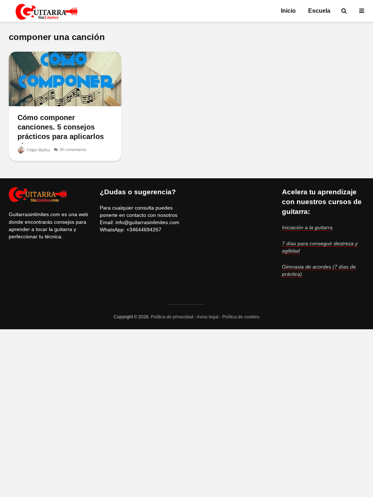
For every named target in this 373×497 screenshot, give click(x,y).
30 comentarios (73, 149)
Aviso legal (208, 316)
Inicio (288, 11)
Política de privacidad (172, 316)
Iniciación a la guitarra (307, 227)
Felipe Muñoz (37, 150)
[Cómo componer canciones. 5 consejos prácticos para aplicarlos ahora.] (65, 78)
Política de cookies (240, 316)
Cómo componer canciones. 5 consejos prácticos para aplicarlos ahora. (60, 132)
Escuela (319, 11)
